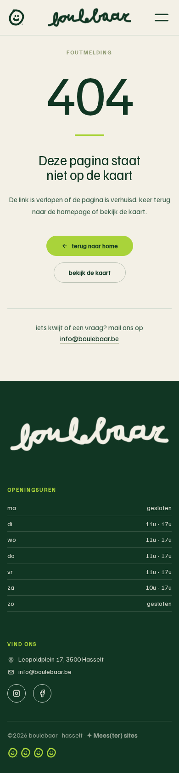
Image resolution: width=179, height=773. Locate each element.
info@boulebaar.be (89, 338)
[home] (16, 17)
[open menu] (161, 17)
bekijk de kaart (90, 272)
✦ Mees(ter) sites (112, 735)
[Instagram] (16, 693)
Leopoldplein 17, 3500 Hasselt (61, 659)
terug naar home (95, 246)
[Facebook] (42, 693)
